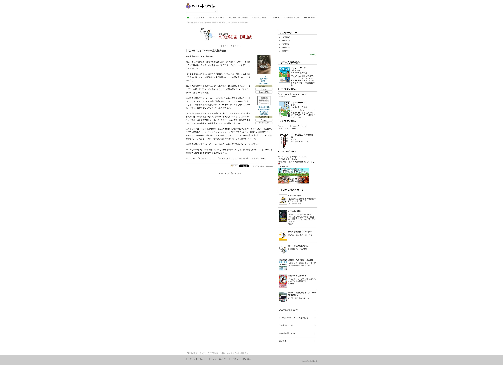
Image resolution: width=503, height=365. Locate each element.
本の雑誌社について (287, 333)
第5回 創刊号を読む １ (298, 298)
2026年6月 (286, 44)
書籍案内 (275, 18)
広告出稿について (286, 325)
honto (294, 96)
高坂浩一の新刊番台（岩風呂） (301, 260)
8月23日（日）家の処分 (298, 249)
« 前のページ (224, 46)
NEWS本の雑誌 (294, 195)
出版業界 (238, 18)
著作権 (235, 359)
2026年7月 (286, 41)
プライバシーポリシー (197, 359)
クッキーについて (219, 359)
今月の (260, 18)
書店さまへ (283, 341)
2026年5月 (286, 48)
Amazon (264, 89)
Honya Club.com (299, 94)
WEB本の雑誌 (192, 23)
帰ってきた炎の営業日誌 (208, 23)
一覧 (314, 54)
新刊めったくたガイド (297, 276)
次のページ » (236, 46)
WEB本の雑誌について (288, 310)
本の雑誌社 (291, 18)
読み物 (216, 18)
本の (199, 18)
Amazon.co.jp (283, 94)
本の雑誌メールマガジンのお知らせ (293, 318)
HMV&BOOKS (264, 92)
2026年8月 (286, 37)
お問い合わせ (246, 359)
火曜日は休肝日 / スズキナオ (300, 232)
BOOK (309, 18)
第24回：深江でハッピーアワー (301, 235)
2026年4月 (286, 51)
